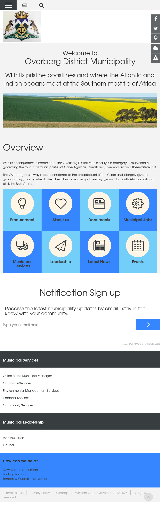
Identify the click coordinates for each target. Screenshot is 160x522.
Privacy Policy (40, 492)
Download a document (20, 469)
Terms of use (15, 492)
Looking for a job (15, 474)
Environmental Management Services (31, 390)
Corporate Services (17, 383)
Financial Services (16, 397)
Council (8, 445)
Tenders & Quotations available (26, 478)
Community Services (18, 405)
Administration (13, 437)
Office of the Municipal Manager (27, 375)
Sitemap (62, 492)
